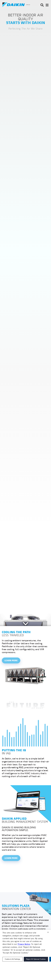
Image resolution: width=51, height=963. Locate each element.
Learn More (11, 661)
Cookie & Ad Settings (12, 959)
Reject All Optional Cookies (36, 959)
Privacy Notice (24, 944)
